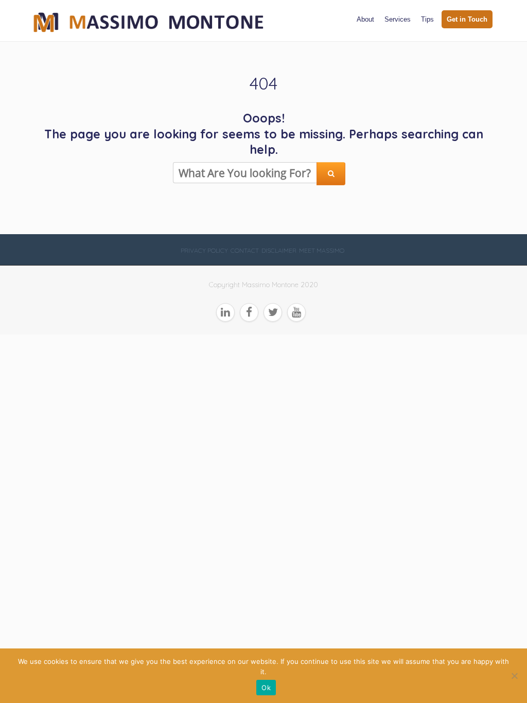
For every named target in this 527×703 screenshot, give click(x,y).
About (365, 19)
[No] (514, 676)
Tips (427, 19)
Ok (266, 687)
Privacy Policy (204, 250)
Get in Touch (467, 19)
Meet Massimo (321, 250)
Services (397, 19)
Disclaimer (278, 250)
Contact (245, 250)
